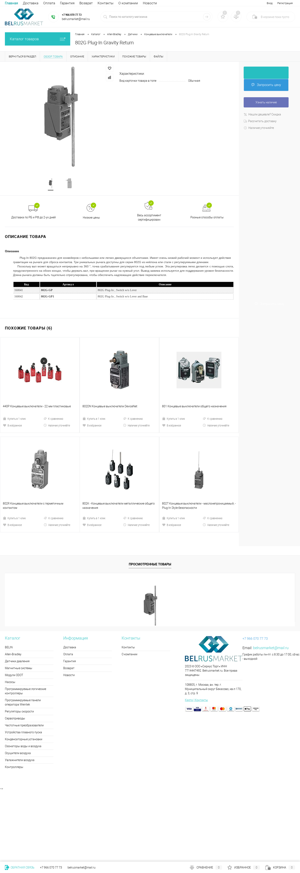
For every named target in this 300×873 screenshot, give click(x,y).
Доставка (30, 3)
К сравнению (55, 384)
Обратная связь (22, 867)
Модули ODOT (14, 605)
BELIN (9, 577)
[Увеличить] (59, 117)
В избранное (15, 391)
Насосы (10, 612)
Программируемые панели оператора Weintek (23, 633)
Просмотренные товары (150, 494)
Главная (11, 3)
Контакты (105, 3)
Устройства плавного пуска (23, 662)
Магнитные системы (18, 598)
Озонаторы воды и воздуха (23, 676)
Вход (269, 3)
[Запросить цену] (266, 73)
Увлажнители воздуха (19, 690)
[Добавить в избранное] (109, 68)
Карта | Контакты (196, 630)
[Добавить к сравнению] (109, 77)
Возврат (86, 3)
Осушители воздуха (18, 683)
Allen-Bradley (13, 584)
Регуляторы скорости (19, 642)
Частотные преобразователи (24, 656)
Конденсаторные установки (23, 669)
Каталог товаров (24, 39)
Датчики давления (17, 591)
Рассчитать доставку (262, 121)
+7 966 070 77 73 (71, 15)
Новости (150, 3)
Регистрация (285, 3)
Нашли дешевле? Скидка (264, 114)
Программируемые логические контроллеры (25, 621)
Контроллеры (14, 697)
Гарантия (67, 3)
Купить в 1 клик (17, 384)
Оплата (49, 3)
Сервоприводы (15, 649)
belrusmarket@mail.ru (271, 578)
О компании (128, 3)
